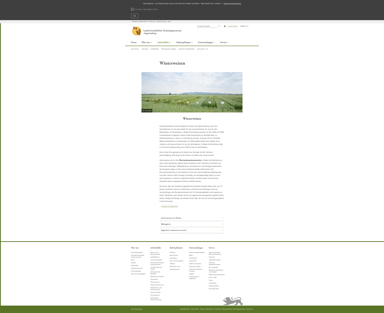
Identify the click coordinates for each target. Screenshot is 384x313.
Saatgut (191, 274)
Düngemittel (193, 258)
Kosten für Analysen (195, 264)
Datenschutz (209, 309)
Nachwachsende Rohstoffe (155, 273)
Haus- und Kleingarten (176, 261)
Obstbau (172, 264)
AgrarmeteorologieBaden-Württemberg (215, 253)
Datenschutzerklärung (232, 3)
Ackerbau (172, 252)
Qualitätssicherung (136, 268)
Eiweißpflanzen (155, 257)
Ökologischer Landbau (157, 276)
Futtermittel (192, 261)
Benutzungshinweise (239, 309)
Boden (191, 255)
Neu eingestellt (213, 267)
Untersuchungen (155, 292)
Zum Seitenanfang (136, 309)
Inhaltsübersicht (185, 309)
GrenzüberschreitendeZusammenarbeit (157, 263)
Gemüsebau (173, 258)
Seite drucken (195, 309)
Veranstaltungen (214, 289)
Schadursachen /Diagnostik (194, 277)
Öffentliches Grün (175, 266)
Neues (133, 260)
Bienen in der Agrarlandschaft (155, 253)
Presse (211, 280)
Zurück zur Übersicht (170, 206)
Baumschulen (174, 255)
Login (169, 21)
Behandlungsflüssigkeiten (197, 252)
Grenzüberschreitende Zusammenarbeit (137, 256)
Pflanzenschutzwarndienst (217, 275)
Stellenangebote (136, 271)
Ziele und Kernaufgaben (138, 274)
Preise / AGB (212, 277)
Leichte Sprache (232, 26)
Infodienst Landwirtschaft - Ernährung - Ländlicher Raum (149, 21)
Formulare (212, 257)
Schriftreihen (212, 283)
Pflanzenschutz (155, 282)
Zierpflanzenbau (175, 269)
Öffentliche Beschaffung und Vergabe (216, 271)
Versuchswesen (155, 295)
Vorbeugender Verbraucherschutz (156, 299)
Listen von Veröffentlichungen (214, 263)
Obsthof (133, 263)
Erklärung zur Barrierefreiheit (223, 309)
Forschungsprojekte (137, 252)
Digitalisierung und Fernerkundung (156, 288)
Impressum (249, 309)
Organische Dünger (195, 266)
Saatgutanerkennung (156, 285)
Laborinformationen (215, 260)
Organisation (135, 265)
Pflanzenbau (154, 279)
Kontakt (202, 309)
